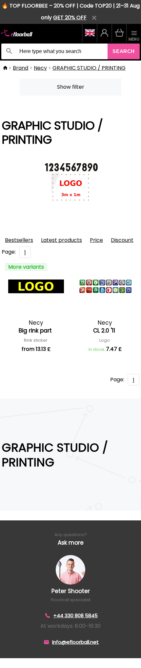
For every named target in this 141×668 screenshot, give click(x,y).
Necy (40, 68)
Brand (20, 68)
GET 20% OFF (70, 17)
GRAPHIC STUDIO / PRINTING (89, 68)
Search (123, 51)
